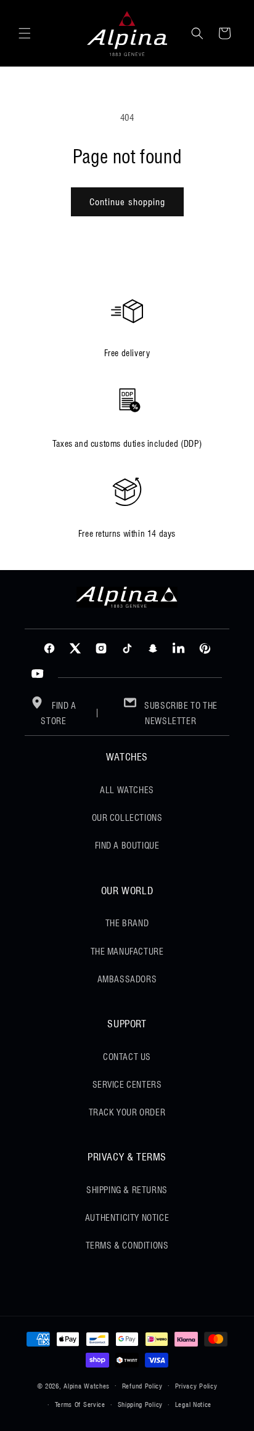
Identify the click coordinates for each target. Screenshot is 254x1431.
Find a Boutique (127, 845)
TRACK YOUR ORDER (127, 1112)
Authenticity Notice (127, 1218)
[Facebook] (49, 648)
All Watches (127, 790)
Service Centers (127, 1085)
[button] (24, 33)
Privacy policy (196, 1386)
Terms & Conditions (127, 1245)
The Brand (127, 923)
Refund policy (142, 1386)
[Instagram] (101, 648)
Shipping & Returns (127, 1190)
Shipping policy (140, 1404)
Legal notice (193, 1404)
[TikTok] (127, 648)
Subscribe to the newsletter (180, 713)
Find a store (58, 713)
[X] (75, 648)
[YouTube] (38, 674)
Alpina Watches (86, 1385)
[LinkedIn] (179, 648)
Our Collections (127, 818)
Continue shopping (127, 202)
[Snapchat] (153, 648)
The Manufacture (127, 951)
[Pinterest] (205, 648)
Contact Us (127, 1057)
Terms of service (80, 1404)
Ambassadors (127, 979)
